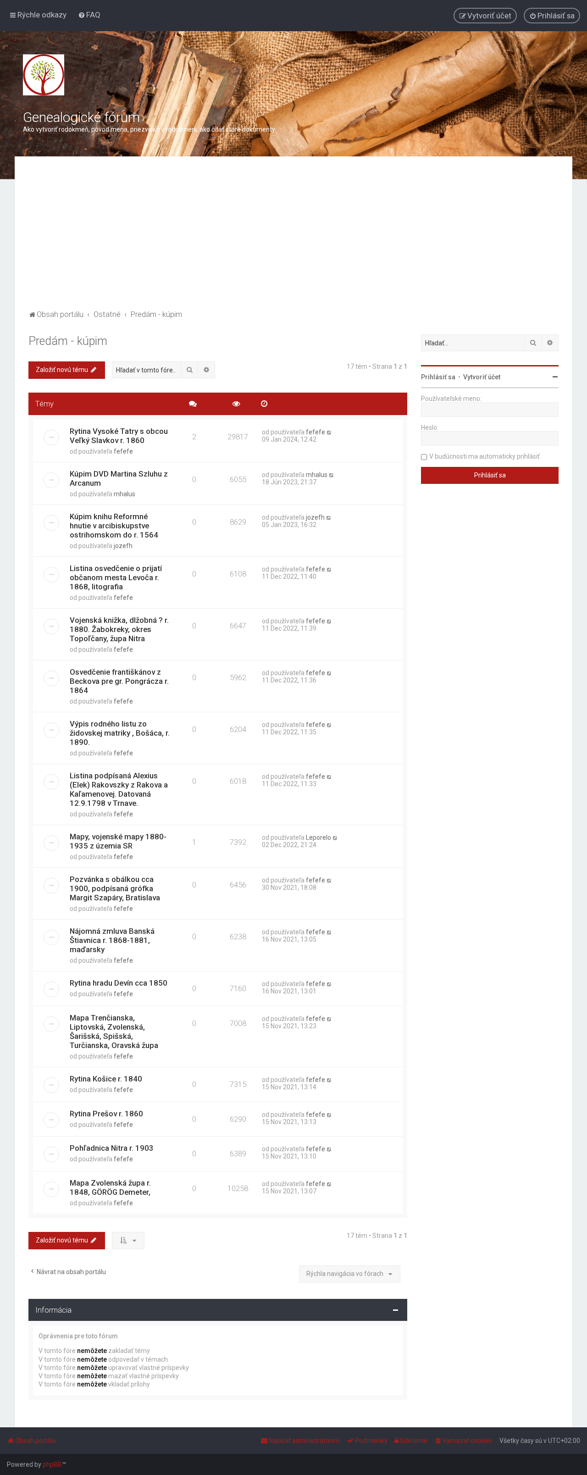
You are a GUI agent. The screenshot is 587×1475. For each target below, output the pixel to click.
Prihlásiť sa (438, 377)
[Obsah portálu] (43, 74)
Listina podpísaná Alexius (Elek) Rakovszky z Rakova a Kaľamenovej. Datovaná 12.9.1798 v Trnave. (119, 789)
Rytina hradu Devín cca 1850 (118, 982)
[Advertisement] (293, 239)
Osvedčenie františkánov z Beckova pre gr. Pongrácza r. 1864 (119, 681)
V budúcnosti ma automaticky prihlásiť (484, 456)
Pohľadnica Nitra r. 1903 (112, 1148)
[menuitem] (89, 15)
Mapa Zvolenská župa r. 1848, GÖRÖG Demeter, (110, 1187)
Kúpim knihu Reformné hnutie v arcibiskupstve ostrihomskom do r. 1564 (114, 525)
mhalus (124, 494)
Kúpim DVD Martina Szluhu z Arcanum (119, 478)
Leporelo (318, 837)
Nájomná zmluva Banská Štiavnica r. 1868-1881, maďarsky (112, 940)
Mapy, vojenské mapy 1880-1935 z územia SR (118, 841)
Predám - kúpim (67, 341)
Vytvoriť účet (481, 377)
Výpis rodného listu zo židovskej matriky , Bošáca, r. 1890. (120, 733)
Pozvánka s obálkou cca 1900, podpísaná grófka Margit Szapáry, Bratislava (115, 888)
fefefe (123, 451)
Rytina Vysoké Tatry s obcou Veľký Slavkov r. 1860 (119, 436)
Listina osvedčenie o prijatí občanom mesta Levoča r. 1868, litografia (116, 577)
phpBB (52, 1464)
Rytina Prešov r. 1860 (106, 1113)
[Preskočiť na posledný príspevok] (329, 432)
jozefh (123, 545)
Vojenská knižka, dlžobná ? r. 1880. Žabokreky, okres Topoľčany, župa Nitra (119, 629)
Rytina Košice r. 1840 (106, 1078)
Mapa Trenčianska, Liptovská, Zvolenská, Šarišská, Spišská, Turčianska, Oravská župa (114, 1031)
